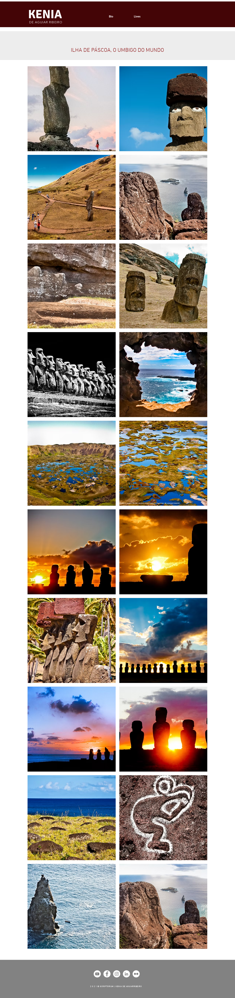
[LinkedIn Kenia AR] (126, 973)
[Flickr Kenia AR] (136, 973)
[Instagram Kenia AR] (116, 973)
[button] (72, 108)
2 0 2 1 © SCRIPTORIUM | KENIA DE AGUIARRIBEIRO (116, 986)
